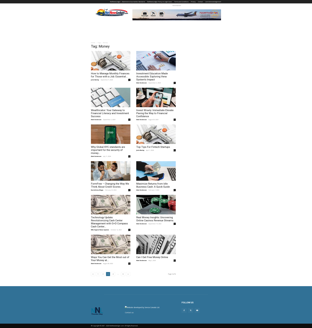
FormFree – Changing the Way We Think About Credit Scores (110, 185)
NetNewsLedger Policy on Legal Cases (159, 2)
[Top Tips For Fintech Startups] (156, 134)
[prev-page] (93, 274)
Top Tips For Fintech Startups (153, 147)
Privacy (193, 2)
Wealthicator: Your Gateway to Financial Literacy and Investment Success (110, 113)
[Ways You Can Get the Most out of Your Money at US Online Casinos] (110, 244)
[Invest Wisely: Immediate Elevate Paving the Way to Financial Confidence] (156, 97)
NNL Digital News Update (100, 230)
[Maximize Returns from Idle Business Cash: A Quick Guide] (156, 171)
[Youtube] (197, 310)
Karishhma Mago (97, 190)
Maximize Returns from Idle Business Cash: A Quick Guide (153, 185)
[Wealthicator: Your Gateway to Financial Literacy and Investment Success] (110, 97)
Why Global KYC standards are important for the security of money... (108, 150)
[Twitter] (190, 310)
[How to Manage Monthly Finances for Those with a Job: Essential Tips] (110, 60)
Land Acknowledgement (213, 2)
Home (93, 43)
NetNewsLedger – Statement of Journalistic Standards (127, 2)
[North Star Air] (176, 14)
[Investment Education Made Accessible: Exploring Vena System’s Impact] (156, 60)
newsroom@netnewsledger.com (147, 312)
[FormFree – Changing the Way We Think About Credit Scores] (110, 171)
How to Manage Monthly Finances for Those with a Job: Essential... (110, 75)
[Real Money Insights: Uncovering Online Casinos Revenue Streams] (156, 204)
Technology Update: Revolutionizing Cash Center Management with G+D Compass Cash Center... (109, 222)
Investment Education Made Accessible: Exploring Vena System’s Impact (152, 76)
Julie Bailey (95, 80)
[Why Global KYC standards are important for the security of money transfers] (110, 134)
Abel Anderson (141, 83)
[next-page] (128, 274)
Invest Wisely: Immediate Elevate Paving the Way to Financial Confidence (155, 113)
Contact (200, 2)
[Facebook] (184, 310)
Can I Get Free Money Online (152, 257)
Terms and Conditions (181, 2)
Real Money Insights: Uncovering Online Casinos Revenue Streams (154, 219)
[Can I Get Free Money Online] (156, 244)
